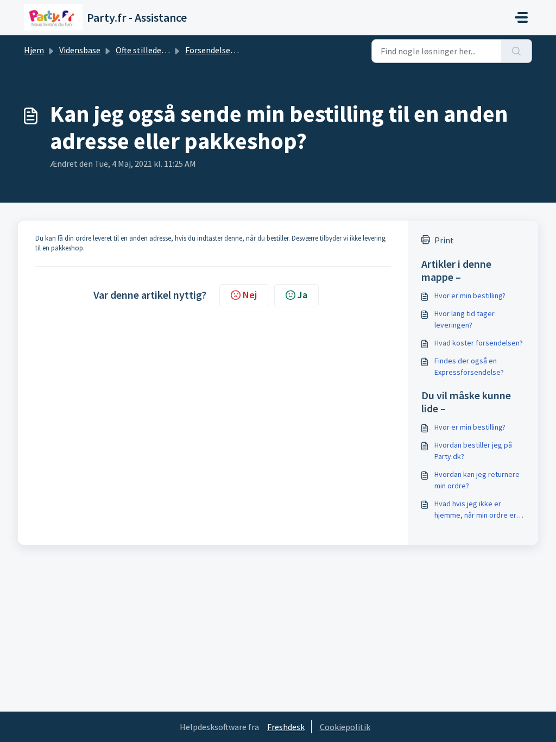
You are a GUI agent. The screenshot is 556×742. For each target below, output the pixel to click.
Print (444, 240)
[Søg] (516, 51)
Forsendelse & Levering (228, 50)
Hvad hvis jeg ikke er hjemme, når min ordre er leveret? (475, 510)
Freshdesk (286, 726)
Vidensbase (79, 50)
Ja (302, 294)
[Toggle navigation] (521, 17)
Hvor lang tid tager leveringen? (464, 319)
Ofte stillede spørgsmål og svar (173, 50)
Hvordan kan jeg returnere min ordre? (477, 480)
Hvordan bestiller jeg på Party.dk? (473, 450)
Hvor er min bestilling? (470, 295)
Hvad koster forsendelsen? (478, 343)
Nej (250, 294)
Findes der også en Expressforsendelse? (469, 366)
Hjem (34, 50)
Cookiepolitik (345, 726)
